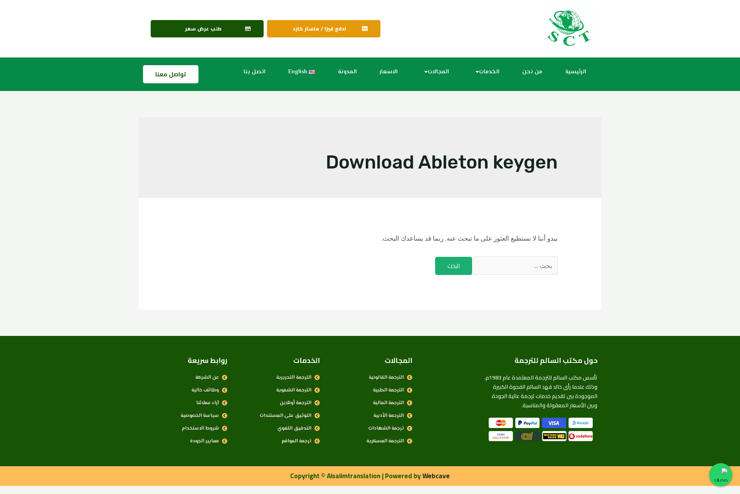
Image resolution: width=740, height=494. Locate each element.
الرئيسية (575, 71)
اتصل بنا (254, 71)
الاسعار (388, 71)
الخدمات (489, 71)
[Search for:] (515, 266)
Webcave (436, 476)
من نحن (532, 71)
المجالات (438, 71)
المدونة (347, 71)
